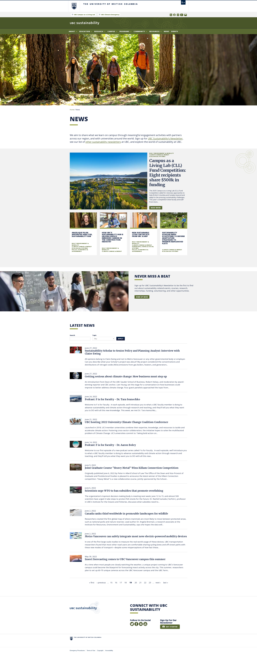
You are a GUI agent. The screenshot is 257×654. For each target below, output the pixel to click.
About (72, 31)
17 (121, 582)
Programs (124, 31)
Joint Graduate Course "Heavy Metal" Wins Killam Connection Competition (131, 467)
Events (174, 31)
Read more (156, 208)
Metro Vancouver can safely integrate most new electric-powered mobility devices (136, 536)
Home (72, 110)
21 (140, 582)
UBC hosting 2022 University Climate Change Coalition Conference (126, 422)
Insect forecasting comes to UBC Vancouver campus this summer (125, 559)
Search (72, 335)
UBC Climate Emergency (110, 15)
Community (139, 31)
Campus (112, 31)
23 (150, 582)
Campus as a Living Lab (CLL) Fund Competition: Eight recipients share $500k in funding (167, 172)
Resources (154, 31)
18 (125, 582)
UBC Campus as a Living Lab (84, 15)
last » (165, 582)
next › (158, 582)
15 (111, 582)
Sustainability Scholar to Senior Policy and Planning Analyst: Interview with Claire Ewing (132, 352)
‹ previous (101, 582)
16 (116, 582)
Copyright (100, 650)
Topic (94, 335)
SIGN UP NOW (142, 297)
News (166, 31)
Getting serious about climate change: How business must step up (126, 376)
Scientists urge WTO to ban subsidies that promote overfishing (124, 490)
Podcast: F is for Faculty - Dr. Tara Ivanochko (112, 399)
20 (136, 582)
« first (91, 582)
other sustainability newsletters (103, 141)
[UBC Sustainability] (84, 23)
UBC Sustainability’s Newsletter (165, 138)
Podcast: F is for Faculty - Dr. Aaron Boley (110, 445)
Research (99, 31)
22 (145, 582)
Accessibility (109, 650)
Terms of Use (91, 650)
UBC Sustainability (85, 607)
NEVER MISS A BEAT (152, 276)
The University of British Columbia (74, 6)
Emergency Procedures (77, 650)
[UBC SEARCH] (183, 2)
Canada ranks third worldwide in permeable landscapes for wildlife (126, 513)
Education (84, 31)
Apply (120, 339)
